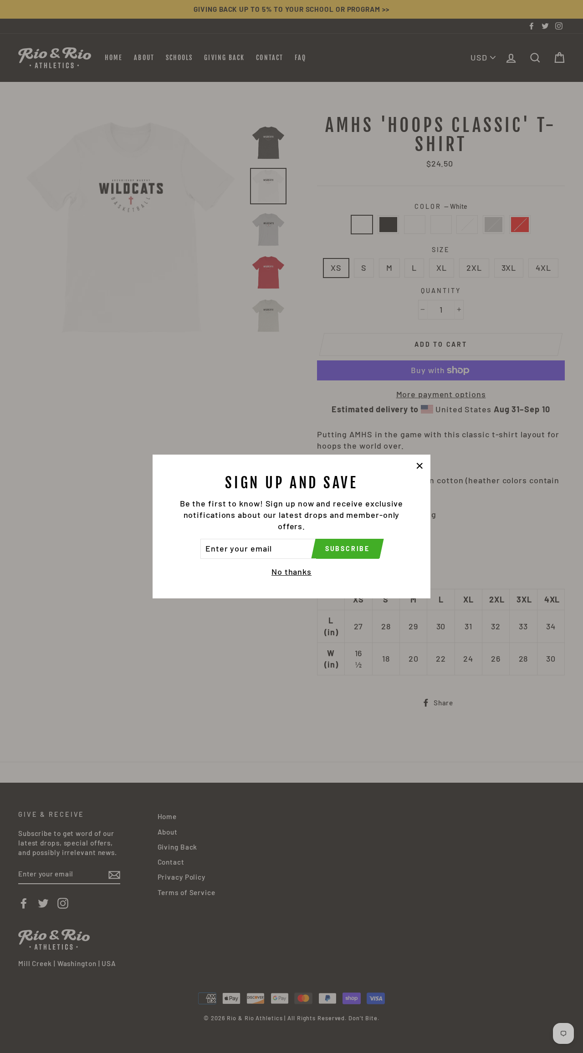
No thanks (291, 572)
